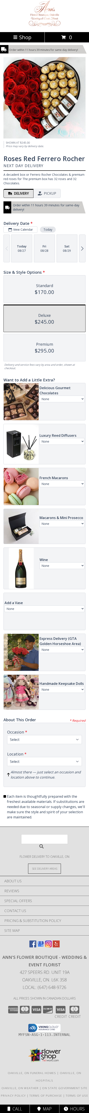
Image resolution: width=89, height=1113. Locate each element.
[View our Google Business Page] (40, 946)
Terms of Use (77, 1095)
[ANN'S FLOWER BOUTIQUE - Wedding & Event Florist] (44, 26)
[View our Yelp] (56, 946)
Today (47, 229)
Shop (25, 37)
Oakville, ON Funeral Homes (32, 1073)
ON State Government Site (64, 1088)
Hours (76, 1109)
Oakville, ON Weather (20, 1088)
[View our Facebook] (32, 946)
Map (46, 1109)
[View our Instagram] (48, 946)
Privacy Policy (13, 1095)
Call (16, 1109)
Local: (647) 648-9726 (44, 987)
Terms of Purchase (45, 1095)
